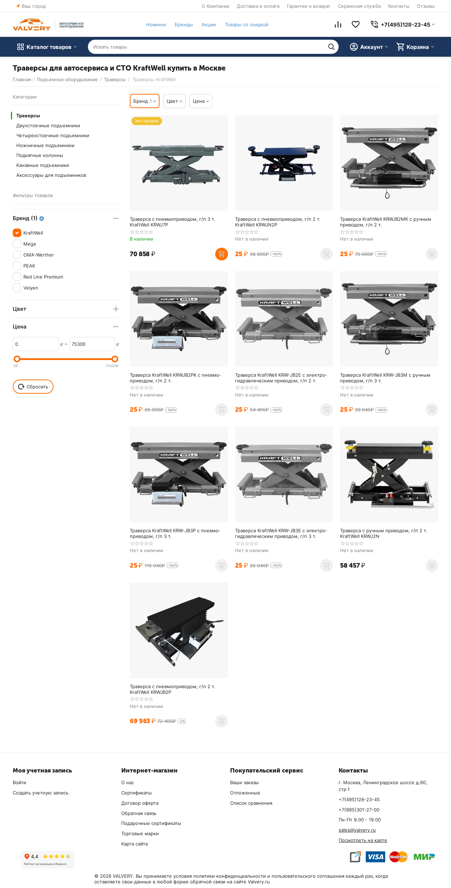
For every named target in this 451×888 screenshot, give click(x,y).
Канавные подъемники (42, 165)
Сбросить (37, 386)
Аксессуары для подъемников (51, 175)
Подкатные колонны (39, 155)
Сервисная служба (359, 6)
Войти (19, 782)
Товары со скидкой (246, 24)
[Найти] (331, 46)
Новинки (156, 24)
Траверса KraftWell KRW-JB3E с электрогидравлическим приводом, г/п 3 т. (281, 533)
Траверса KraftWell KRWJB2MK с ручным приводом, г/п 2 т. (385, 221)
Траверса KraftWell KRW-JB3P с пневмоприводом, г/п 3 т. (175, 533)
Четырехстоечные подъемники (52, 135)
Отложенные (245, 793)
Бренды (184, 24)
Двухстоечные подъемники (48, 125)
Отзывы (426, 6)
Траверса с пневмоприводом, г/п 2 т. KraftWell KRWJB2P (172, 689)
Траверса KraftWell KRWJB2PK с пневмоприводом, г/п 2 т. (175, 377)
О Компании (215, 6)
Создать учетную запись (40, 793)
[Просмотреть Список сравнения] (338, 24)
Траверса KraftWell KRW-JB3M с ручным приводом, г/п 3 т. (385, 377)
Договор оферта (139, 803)
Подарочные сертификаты (151, 823)
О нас (127, 782)
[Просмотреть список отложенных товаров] (356, 24)
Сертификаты (136, 793)
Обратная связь (138, 813)
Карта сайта (134, 844)
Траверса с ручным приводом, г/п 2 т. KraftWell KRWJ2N (383, 533)
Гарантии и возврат (308, 6)
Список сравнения (251, 803)
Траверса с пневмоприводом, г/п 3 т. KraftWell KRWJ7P (172, 221)
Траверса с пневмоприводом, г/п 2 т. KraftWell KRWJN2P (278, 221)
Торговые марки (140, 833)
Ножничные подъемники (45, 145)
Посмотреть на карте (363, 840)
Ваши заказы (244, 782)
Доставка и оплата (258, 6)
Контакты (399, 6)
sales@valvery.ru (357, 830)
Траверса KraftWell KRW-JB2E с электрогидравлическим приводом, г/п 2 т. (281, 377)
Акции (209, 24)
